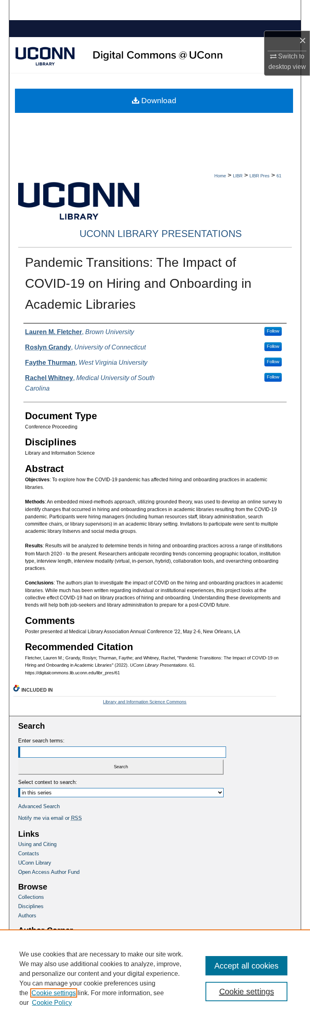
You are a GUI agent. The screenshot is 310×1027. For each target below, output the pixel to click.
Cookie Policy (52, 1002)
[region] (155, 978)
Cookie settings (53, 993)
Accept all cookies (246, 965)
